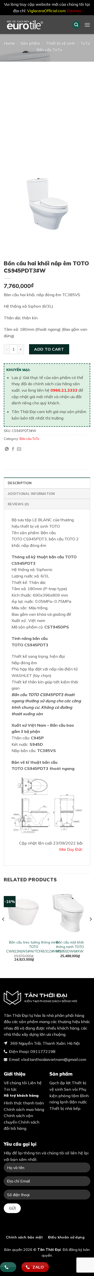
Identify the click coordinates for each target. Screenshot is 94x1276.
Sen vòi (71, 1089)
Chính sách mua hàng (24, 1109)
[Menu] (87, 25)
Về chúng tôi (15, 1082)
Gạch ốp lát (60, 1082)
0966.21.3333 (63, 390)
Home (9, 43)
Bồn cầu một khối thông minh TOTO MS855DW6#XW (70, 946)
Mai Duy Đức (70, 849)
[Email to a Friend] (19, 449)
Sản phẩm (30, 43)
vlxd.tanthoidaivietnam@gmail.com (53, 1059)
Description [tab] (20, 483)
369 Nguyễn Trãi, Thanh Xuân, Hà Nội (44, 1043)
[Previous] (3, 929)
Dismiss (74, 10)
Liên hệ (35, 1082)
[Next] (90, 929)
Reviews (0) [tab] (18, 504)
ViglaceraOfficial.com (46, 10)
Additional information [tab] (31, 494)
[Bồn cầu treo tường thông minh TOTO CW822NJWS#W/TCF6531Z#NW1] (24, 913)
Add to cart (49, 349)
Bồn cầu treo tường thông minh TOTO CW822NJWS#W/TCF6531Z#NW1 (33, 946)
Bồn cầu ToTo (49, 49)
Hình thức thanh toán (24, 1102)
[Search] (76, 25)
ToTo (85, 43)
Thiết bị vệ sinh (60, 43)
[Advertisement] (47, 110)
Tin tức (10, 1089)
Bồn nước (78, 1101)
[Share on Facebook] (13, 449)
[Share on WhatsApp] (7, 449)
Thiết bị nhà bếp (64, 1108)
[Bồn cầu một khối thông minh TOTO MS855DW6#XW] (69, 913)
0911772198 (42, 1051)
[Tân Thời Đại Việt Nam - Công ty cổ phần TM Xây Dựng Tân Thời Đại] (34, 24)
